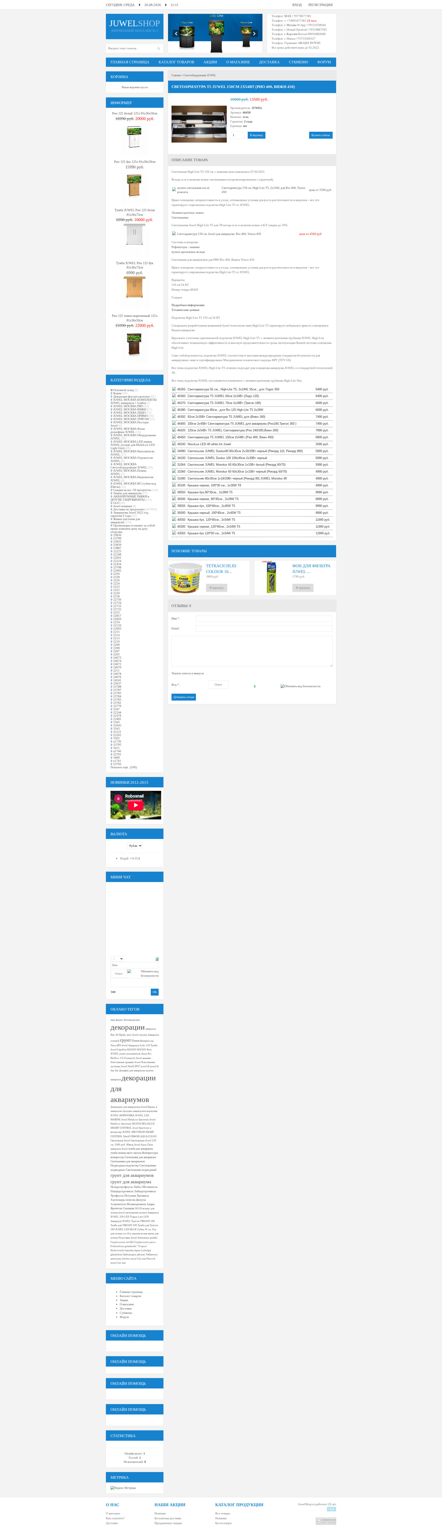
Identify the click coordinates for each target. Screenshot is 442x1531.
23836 (117, 535)
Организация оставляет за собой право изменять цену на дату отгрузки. (132, 529)
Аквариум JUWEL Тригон (125, 1221)
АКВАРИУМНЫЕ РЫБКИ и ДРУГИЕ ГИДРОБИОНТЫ (129, 498)
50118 (138, 1208)
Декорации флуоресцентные (131, 396)
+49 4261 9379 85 (308, 43)
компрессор (117, 1157)
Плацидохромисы (122, 1191)
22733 (117, 606)
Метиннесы (149, 1187)
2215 (116, 632)
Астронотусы (118, 1204)
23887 (117, 548)
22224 (117, 561)
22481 (117, 719)
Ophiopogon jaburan (134, 1254)
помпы (122, 1152)
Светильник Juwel (120, 1140)
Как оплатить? (115, 1518)
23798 (117, 567)
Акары (150, 1204)
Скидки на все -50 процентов (132, 490)
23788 (117, 686)
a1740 (117, 751)
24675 (117, 657)
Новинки (160, 1513)
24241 (117, 680)
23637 (117, 683)
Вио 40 (114, 1035)
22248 (117, 554)
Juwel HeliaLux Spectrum (135, 1119)
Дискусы (141, 1199)
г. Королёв (290, 34)
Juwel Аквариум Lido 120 (136, 1045)
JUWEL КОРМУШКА (122, 1115)
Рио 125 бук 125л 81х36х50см (134, 162)
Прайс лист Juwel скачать (133, 1035)
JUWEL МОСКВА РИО (128, 406)
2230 (116, 574)
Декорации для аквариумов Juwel (128, 1107)
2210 (116, 641)
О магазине (113, 1513)
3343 (116, 728)
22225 (117, 551)
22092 (117, 570)
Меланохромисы (136, 1204)
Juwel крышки (143, 1058)
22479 (117, 715)
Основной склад (123, 390)
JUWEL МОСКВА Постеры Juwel (129, 424)
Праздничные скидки (168, 1523)
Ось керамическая (137, 1233)
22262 (117, 735)
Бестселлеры (223, 1523)
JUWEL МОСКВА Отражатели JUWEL (131, 459)
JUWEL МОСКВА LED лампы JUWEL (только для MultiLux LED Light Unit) (132, 445)
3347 (116, 709)
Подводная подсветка (124, 1165)
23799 (117, 538)
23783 (117, 699)
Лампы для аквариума (127, 493)
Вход (297, 5)
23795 (117, 744)
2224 (116, 583)
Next (254, 33)
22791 (117, 754)
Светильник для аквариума (140, 1157)
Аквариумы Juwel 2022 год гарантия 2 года (129, 514)
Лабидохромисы (145, 1191)
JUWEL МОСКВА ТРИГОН (131, 419)
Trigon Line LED (139, 1216)
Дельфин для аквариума (132, 1070)
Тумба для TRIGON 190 (123, 1225)
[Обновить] (157, 958)
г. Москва (290, 25)
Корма (117, 393)
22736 (117, 599)
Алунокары (117, 1199)
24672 (117, 664)
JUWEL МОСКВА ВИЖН (129, 409)
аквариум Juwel (119, 1149)
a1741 (117, 761)
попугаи (130, 1199)
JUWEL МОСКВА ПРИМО (130, 416)
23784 (117, 696)
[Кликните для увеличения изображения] (199, 124)
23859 (117, 544)
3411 (116, 748)
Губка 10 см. (144, 1229)
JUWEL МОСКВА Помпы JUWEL (128, 472)
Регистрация (320, 5)
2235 (116, 612)
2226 (116, 580)
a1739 (117, 741)
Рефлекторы (179, 247)
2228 (116, 577)
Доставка (112, 1523)
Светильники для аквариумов (127, 1161)
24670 (117, 667)
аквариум (150, 1029)
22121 (117, 731)
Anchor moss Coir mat (134, 1258)
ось (125, 1233)
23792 (117, 764)
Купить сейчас (320, 135)
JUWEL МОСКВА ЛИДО (129, 412)
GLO (116, 503)
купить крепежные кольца (188, 252)
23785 (117, 693)
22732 (117, 609)
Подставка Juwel (128, 1237)
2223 (116, 586)
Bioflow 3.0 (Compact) (122, 1058)
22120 (117, 625)
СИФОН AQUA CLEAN (143, 1136)
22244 (117, 712)
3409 (116, 757)
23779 (117, 706)
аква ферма (116, 1020)
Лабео (138, 1187)
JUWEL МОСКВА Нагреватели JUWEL (131, 478)
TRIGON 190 (147, 1221)
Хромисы (143, 1195)
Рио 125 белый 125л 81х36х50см (134, 113)
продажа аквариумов (134, 1111)
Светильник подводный (141, 1170)
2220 (116, 593)
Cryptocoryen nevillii (121, 1242)
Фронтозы (116, 1208)
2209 (116, 644)
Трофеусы (117, 1195)
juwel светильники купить (133, 1212)
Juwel (126, 1136)
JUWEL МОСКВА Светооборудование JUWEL (128, 465)
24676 (117, 677)
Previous (176, 33)
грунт (125, 1040)
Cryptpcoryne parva (144, 1242)
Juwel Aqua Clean (143, 1144)
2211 (116, 670)
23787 (117, 690)
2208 (116, 648)
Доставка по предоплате (129, 509)
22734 (117, 603)
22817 (117, 615)
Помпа (136, 1040)
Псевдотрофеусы (121, 1187)
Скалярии (128, 1208)
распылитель (133, 1053)
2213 (116, 638)
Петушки (130, 1195)
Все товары (222, 1513)
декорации (127, 1027)
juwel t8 (145, 1066)
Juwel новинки (122, 506)
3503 (116, 738)
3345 (116, 722)
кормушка (152, 1111)
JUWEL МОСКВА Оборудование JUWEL (133, 436)
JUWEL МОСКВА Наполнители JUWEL (132, 453)
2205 (116, 654)
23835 (117, 541)
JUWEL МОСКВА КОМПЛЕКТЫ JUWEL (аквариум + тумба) (133, 401)
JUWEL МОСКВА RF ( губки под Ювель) (133, 485)
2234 (116, 622)
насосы (138, 1152)
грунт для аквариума (130, 1181)
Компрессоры (150, 1152)
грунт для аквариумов (132, 1175)
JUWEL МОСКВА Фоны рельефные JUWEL (127, 430)
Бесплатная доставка (167, 1518)
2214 (116, 635)
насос (130, 1152)
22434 (117, 564)
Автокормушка (131, 1020)
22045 (117, 725)
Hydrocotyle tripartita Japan (125, 1250)
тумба (113, 1152)
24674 (117, 661)
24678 (117, 673)
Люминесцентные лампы (188, 212)
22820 (117, 619)
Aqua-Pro (146, 1053)
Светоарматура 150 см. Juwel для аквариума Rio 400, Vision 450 (219, 234)
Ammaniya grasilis (147, 1237)
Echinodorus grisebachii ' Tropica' (128, 1246)
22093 (117, 628)
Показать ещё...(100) (123, 767)
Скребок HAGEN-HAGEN (131, 1049)
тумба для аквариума (140, 1148)
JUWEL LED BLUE (126, 1229)
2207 (116, 651)
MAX (287, 16)
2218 (116, 596)
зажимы (194, 247)
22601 (117, 557)
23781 (117, 702)
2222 (116, 590)
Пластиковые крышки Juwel (125, 1062)
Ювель (130, 1144)
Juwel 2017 (134, 1066)
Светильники (180, 217)
